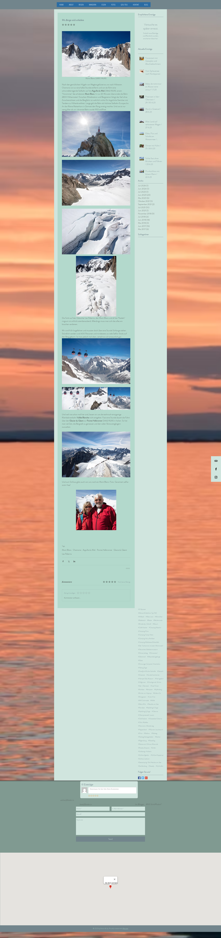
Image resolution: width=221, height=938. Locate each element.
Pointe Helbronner (104, 550)
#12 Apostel (142, 606)
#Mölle (152, 697)
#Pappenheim (142, 726)
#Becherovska (157, 617)
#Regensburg (142, 737)
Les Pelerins (67, 554)
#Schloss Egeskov (143, 752)
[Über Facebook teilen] (63, 561)
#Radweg (154, 730)
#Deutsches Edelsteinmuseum (148, 646)
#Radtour (147, 730)
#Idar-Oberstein (143, 682)
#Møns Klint (142, 701)
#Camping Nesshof (155, 624)
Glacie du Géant (120, 550)
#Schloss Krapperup (157, 752)
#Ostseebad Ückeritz (155, 715)
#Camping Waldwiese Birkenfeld (148, 639)
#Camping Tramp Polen (145, 631)
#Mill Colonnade (143, 697)
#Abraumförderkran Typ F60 (147, 609)
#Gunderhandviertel (152, 671)
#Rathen (157, 733)
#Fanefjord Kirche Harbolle (147, 668)
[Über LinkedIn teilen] (74, 561)
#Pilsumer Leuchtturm (155, 726)
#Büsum (155, 620)
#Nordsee (141, 704)
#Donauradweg (143, 649)
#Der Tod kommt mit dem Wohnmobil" (150, 642)
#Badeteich (141, 617)
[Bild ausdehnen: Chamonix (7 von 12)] (73, 398)
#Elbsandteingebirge (153, 653)
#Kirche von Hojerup (144, 690)
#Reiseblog (151, 737)
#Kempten (149, 686)
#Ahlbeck (141, 613)
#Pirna (140, 730)
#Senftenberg (142, 763)
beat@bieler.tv (86, 800)
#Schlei (153, 744)
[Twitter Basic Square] (142, 774)
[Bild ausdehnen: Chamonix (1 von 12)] (119, 398)
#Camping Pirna (143, 628)
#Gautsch (160, 668)
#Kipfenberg (158, 686)
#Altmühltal (158, 613)
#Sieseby (151, 763)
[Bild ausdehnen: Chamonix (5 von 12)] (96, 398)
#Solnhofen (159, 763)
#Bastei (149, 617)
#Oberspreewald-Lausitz (146, 712)
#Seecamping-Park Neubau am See (149, 759)
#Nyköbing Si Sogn (152, 704)
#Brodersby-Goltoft (144, 620)
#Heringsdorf (159, 675)
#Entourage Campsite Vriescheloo (149, 660)
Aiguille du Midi (89, 550)
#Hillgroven (142, 679)
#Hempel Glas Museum (145, 675)
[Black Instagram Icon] (216, 477)
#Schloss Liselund (143, 755)
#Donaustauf (153, 649)
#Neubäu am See (152, 701)
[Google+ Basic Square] (146, 774)
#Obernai (155, 708)
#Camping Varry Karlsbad (146, 635)
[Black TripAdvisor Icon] (216, 461)
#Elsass (140, 657)
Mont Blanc (66, 550)
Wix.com (125, 925)
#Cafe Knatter (142, 624)
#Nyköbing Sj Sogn (144, 708)
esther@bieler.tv (67, 796)
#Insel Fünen (154, 682)
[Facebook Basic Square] (139, 774)
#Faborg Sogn (142, 664)
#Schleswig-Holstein (144, 748)
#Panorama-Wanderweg (146, 722)
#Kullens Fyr (157, 690)
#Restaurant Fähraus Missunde (148, 741)
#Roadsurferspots (143, 744)
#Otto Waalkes (143, 719)
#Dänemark (142, 653)
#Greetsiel (141, 671)
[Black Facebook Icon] (216, 469)
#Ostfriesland (142, 715)
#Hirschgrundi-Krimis (154, 679)
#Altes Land (149, 613)
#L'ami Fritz (151, 693)
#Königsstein (142, 693)
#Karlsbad (141, 686)
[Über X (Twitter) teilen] (69, 561)
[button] (92, 4)
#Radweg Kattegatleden (145, 733)
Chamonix (77, 550)
